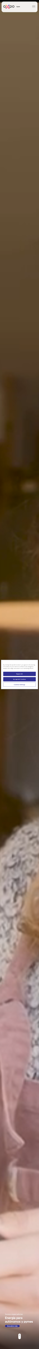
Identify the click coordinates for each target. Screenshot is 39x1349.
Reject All (19, 674)
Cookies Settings (19, 684)
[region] (19, 674)
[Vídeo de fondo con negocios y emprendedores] (19, 1336)
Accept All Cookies (19, 679)
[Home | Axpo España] (9, 7)
